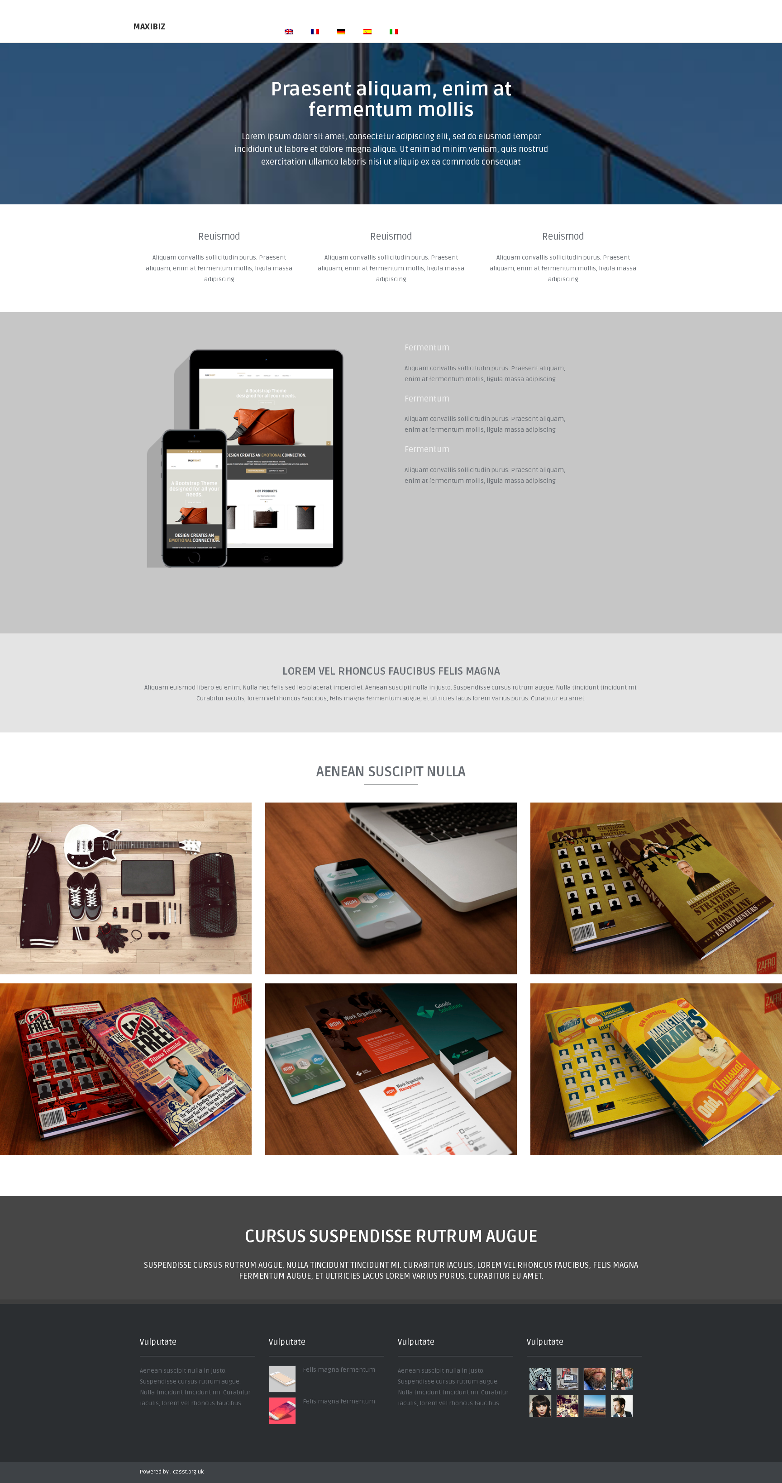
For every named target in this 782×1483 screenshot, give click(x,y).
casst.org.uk (188, 1472)
